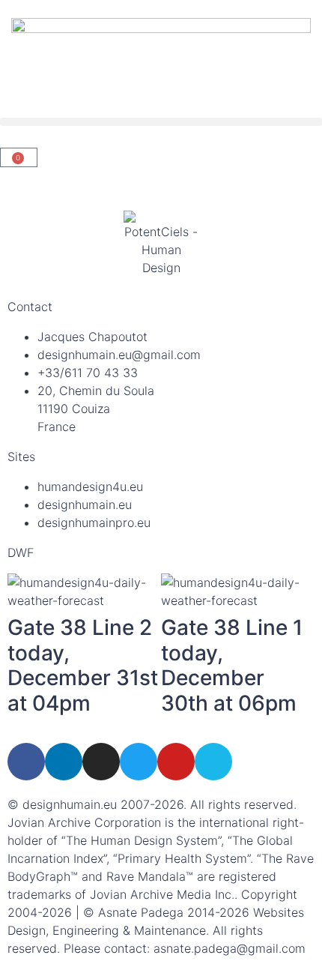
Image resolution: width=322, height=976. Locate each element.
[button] (161, 122)
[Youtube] (176, 761)
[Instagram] (101, 761)
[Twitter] (138, 761)
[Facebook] (26, 761)
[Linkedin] (63, 761)
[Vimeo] (213, 761)
